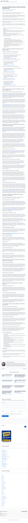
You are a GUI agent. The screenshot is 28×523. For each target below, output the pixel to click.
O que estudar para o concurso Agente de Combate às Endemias (12, 45)
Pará (18, 387)
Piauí (2, 495)
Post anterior (3, 368)
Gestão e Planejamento (5, 458)
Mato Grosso (3, 486)
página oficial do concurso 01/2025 (9, 78)
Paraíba (3, 491)
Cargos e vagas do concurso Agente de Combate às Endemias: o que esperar (14, 43)
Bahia (2, 479)
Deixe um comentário (13, 9)
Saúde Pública (3, 465)
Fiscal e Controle (20, 382)
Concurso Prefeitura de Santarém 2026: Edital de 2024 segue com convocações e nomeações (19, 386)
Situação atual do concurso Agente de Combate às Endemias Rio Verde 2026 (13, 41)
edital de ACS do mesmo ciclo (13, 190)
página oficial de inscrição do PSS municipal (10, 58)
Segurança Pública (9, 381)
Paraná (3, 492)
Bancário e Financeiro (4, 453)
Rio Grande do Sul (4, 498)
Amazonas (3, 478)
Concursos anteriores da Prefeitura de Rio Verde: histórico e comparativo (13, 42)
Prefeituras (22, 377)
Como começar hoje (6, 46)
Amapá (3, 477)
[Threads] (26, 511)
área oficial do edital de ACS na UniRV (10, 71)
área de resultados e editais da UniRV (14, 151)
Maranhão (3, 485)
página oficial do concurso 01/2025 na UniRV (17, 202)
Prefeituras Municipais (4, 464)
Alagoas (3, 476)
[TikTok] (25, 511)
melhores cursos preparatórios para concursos (13, 233)
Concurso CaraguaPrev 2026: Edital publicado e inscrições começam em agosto (20, 381)
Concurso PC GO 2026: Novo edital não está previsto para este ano (7, 380)
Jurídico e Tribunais (4, 459)
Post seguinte (25, 368)
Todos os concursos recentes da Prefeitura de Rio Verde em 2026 (12, 39)
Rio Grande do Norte (4, 497)
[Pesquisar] (25, 426)
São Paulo (9, 388)
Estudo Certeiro (5, 1)
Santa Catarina (10, 394)
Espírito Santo (3, 483)
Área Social (3, 452)
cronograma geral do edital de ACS (7, 104)
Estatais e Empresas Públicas (5, 456)
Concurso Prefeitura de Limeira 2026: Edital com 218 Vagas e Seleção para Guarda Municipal (20, 391)
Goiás (6, 381)
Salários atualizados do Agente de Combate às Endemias (11, 44)
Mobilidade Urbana (4, 463)
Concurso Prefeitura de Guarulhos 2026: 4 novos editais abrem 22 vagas (7, 375)
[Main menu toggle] (26, 1)
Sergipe (3, 504)
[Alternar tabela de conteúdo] (23, 38)
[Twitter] (23, 511)
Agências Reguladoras (4, 451)
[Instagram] (24, 511)
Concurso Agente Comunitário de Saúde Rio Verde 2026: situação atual (13, 40)
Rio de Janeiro (3, 496)
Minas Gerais (19, 377)
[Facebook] (22, 511)
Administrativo (3, 450)
